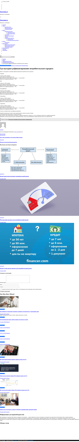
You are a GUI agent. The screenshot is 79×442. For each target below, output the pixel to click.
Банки (3, 30)
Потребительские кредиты (13, 40)
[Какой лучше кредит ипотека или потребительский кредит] (37, 263)
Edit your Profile (17, 131)
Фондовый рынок (8, 46)
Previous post (2, 135)
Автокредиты (10, 39)
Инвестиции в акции (9, 45)
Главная (4, 24)
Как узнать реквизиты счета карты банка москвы (11, 137)
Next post (2, 139)
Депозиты (7, 34)
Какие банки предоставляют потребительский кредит (14, 176)
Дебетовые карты (11, 32)
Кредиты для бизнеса (9, 35)
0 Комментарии (24, 65)
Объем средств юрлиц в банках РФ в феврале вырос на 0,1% (13, 375)
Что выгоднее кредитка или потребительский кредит (14, 220)
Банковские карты (9, 31)
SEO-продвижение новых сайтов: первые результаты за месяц (14, 319)
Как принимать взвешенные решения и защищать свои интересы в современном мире (19, 311)
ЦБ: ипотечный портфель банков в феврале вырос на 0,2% (13, 359)
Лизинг (6, 36)
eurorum (13, 65)
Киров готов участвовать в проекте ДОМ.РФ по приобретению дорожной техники (18, 409)
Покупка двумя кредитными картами (8, 142)
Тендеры (4, 49)
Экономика (4, 50)
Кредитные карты (11, 33)
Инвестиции (5, 43)
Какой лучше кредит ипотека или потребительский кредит (16, 268)
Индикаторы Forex (9, 28)
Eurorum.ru (4, 12)
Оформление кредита (9, 38)
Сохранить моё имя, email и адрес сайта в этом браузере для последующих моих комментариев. (21, 289)
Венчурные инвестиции (10, 44)
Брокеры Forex (8, 27)
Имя (1, 284)
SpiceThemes (30, 440)
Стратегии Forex (8, 29)
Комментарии (3, 282)
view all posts (2, 133)
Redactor (8, 322)
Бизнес (3, 41)
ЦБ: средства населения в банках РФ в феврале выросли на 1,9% (14, 390)
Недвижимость (5, 48)
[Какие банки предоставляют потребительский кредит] (30, 171)
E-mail (1, 286)
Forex (3, 25)
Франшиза (7, 42)
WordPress (15, 440)
